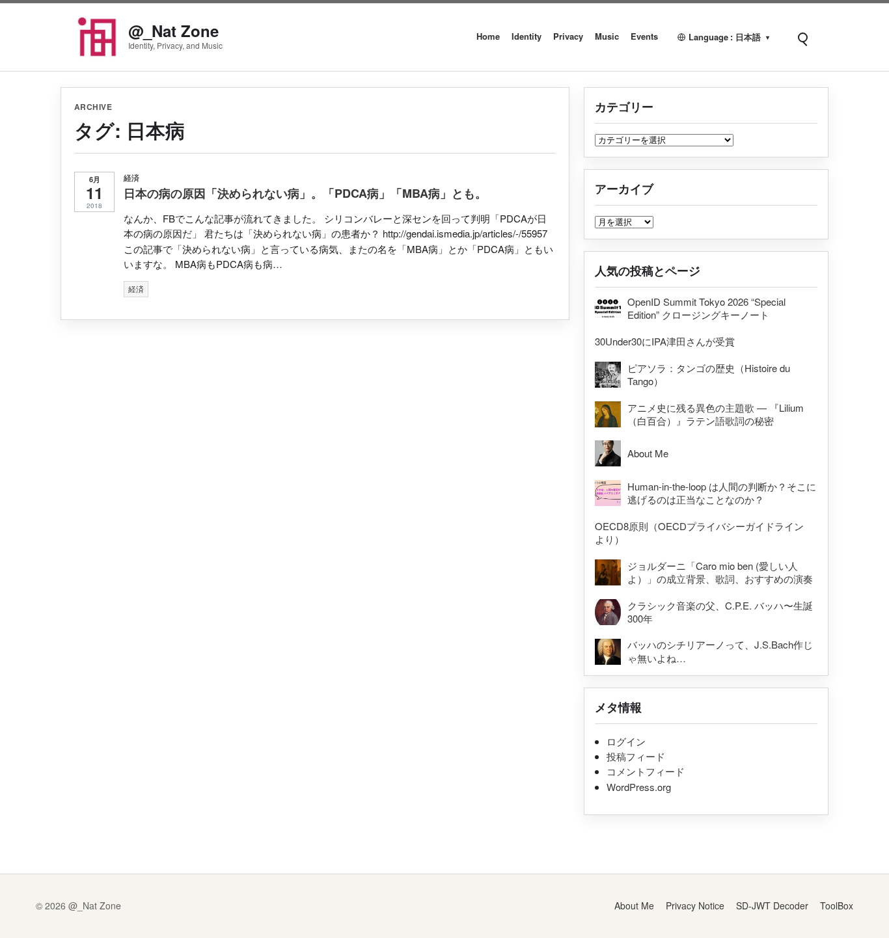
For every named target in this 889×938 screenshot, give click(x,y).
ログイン (626, 741)
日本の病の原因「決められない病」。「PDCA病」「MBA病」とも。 (305, 193)
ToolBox (836, 905)
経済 (132, 177)
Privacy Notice (695, 905)
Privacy (568, 36)
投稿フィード (636, 756)
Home (488, 36)
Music (607, 36)
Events (644, 36)
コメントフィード (646, 771)
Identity (526, 36)
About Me (634, 905)
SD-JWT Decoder (772, 905)
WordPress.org (639, 787)
